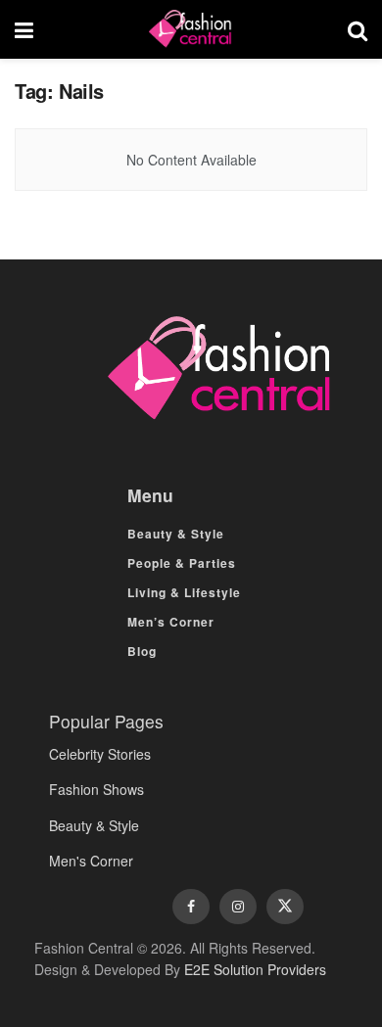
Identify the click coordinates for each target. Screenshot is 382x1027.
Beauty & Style (175, 533)
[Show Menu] (24, 29)
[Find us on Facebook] (191, 906)
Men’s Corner (171, 621)
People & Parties (181, 563)
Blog (142, 651)
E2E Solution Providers (255, 969)
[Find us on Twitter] (285, 906)
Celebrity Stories (100, 754)
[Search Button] (357, 29)
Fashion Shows (96, 789)
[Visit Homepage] (190, 29)
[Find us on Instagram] (238, 906)
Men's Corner (91, 860)
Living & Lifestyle (184, 592)
